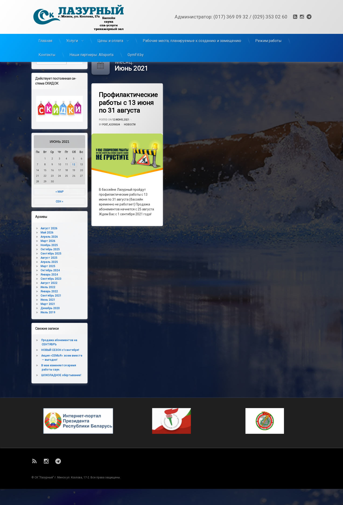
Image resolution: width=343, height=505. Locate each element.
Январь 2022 (49, 291)
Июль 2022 (48, 287)
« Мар (60, 191)
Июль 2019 (48, 312)
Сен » (59, 201)
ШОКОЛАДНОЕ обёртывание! (61, 375)
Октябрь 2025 (50, 249)
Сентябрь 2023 (51, 278)
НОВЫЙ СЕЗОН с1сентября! (60, 350)
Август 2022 (49, 283)
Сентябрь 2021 (51, 295)
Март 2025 (48, 266)
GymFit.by (136, 55)
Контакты (47, 55)
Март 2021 (48, 304)
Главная (45, 41)
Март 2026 (48, 241)
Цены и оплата (110, 41)
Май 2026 (47, 232)
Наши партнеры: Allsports (92, 55)
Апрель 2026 (49, 236)
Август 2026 (49, 228)
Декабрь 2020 (50, 308)
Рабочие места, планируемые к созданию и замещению (192, 41)
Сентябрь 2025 (51, 253)
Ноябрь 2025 (49, 245)
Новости (130, 124)
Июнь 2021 (48, 299)
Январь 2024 (49, 274)
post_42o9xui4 (111, 124)
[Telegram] (309, 16)
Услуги (72, 41)
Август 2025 (49, 257)
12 (73, 164)
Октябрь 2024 (50, 270)
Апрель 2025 (49, 262)
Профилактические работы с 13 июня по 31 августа (128, 102)
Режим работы (268, 41)
